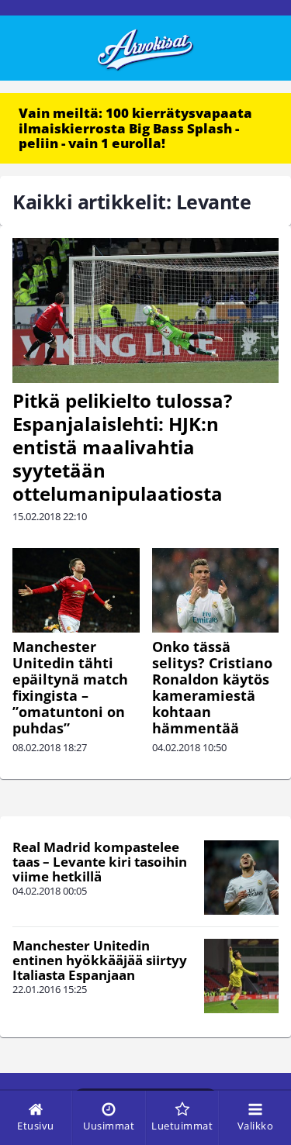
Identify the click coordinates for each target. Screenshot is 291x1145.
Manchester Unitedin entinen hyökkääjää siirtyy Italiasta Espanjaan (99, 959)
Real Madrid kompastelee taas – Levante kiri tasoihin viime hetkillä (99, 861)
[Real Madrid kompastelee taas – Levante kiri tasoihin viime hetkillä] (241, 877)
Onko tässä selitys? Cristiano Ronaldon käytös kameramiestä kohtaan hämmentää (212, 687)
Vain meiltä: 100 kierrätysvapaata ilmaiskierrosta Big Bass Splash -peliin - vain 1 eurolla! (135, 128)
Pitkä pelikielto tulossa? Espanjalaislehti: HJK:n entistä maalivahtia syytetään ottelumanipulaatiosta (122, 447)
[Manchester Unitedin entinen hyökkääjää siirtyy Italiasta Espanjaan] (241, 976)
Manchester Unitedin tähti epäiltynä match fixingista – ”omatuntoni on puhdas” (70, 687)
